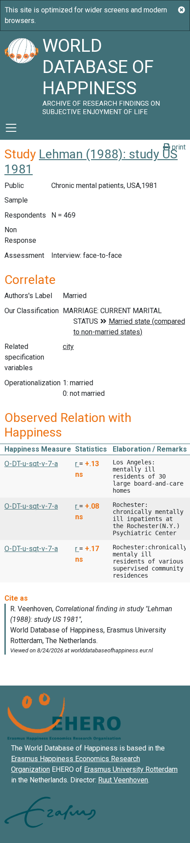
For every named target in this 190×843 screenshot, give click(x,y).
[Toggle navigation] (11, 127)
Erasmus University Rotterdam (131, 769)
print (178, 147)
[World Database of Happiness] (21, 73)
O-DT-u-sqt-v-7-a (31, 464)
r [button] (77, 464)
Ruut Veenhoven (123, 780)
